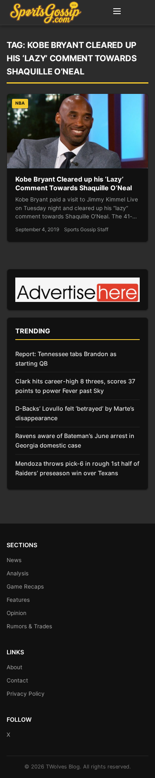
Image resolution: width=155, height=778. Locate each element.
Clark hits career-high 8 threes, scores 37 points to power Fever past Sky (75, 386)
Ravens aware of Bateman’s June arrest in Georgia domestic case (74, 440)
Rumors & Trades (29, 626)
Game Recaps (25, 586)
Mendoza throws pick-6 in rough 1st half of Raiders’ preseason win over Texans (77, 468)
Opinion (16, 613)
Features (18, 599)
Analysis (18, 573)
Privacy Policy (26, 693)
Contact (17, 680)
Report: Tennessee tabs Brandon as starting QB (66, 358)
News (14, 560)
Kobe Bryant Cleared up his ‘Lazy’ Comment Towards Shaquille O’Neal (73, 183)
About (14, 667)
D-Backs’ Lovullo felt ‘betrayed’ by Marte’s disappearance (74, 413)
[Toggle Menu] (117, 12)
